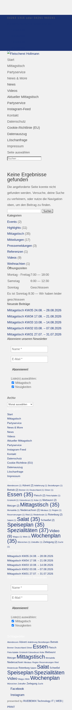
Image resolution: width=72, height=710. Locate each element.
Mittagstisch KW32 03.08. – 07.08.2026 (34, 328)
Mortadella (13, 510)
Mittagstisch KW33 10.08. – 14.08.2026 (34, 322)
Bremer (24, 490)
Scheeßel (47, 520)
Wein (26, 537)
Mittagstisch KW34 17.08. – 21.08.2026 (34, 316)
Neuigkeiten (23, 386)
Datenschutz (16, 121)
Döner (49, 490)
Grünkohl (13, 500)
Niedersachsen (30, 510)
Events (12, 222)
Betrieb (12, 489)
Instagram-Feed (19, 109)
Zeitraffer (36, 542)
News (11, 84)
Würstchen (24, 542)
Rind (29, 515)
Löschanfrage (17, 140)
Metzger (13, 505)
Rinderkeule (40, 515)
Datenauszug (17, 134)
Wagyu (17, 537)
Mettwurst (49, 500)
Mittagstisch (16, 66)
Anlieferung (40, 485)
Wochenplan (34, 538)
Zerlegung (50, 542)
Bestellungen (55, 485)
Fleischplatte (53, 495)
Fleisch (39, 495)
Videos (12, 91)
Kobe (38, 500)
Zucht (40, 684)
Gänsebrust (26, 500)
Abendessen (14, 485)
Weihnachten (16, 263)
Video (12, 678)
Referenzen (15, 251)
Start (10, 60)
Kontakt (12, 115)
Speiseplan (25, 525)
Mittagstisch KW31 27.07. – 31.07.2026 (34, 334)
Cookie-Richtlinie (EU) (23, 127)
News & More (17, 78)
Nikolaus (45, 510)
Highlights (14, 227)
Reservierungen (16, 515)
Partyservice (16, 72)
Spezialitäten (28, 530)
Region (56, 510)
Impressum (15, 146)
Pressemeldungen (19, 245)
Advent (27, 485)
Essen (20, 494)
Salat (28, 519)
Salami (11, 520)
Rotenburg (55, 514)
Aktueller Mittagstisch (23, 97)
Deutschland (37, 490)
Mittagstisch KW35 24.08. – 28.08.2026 (34, 310)
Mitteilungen (15, 240)
